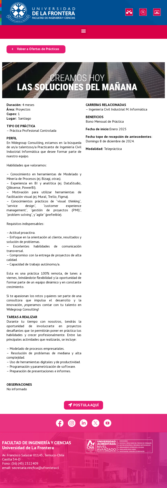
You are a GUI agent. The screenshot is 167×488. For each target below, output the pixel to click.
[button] (83, 30)
